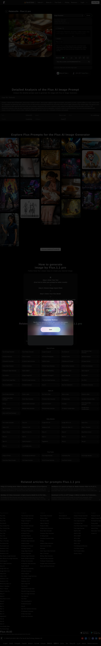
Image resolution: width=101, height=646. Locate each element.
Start (50, 329)
